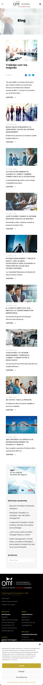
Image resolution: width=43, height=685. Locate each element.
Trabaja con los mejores (16, 66)
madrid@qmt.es (27, 625)
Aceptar (21, 666)
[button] (40, 644)
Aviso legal (33, 682)
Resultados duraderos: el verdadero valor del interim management (20, 129)
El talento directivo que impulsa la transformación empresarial (19, 310)
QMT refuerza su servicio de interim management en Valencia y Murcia (19, 442)
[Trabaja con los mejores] (21, 50)
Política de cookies (12, 682)
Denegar (21, 671)
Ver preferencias (21, 677)
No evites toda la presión (18, 400)
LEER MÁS (9, 97)
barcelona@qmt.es (7, 631)
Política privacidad (24, 682)
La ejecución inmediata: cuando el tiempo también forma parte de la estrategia (20, 174)
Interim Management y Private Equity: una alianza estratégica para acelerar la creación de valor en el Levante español (20, 263)
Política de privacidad (9, 601)
